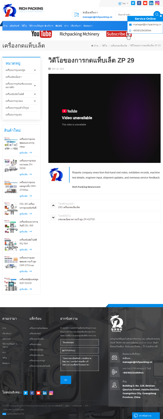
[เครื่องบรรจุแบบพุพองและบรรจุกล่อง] (11, 144)
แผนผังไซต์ (77, 406)
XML (87, 406)
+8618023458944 (133, 372)
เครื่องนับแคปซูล (36, 350)
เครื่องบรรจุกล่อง (14, 100)
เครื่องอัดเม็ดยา (13, 76)
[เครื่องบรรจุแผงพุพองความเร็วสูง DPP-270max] (11, 263)
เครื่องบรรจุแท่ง (14, 114)
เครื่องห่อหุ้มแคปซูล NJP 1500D (29, 281)
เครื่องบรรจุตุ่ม (35, 344)
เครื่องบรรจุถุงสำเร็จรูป (17, 107)
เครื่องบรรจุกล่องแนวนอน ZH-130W (28, 164)
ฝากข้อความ (145, 415)
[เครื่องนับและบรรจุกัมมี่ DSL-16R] (11, 227)
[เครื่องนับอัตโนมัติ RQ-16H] (11, 245)
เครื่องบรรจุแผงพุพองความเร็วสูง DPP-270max (28, 261)
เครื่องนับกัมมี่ (35, 333)
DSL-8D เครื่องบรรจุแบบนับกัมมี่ (28, 206)
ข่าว (66, 25)
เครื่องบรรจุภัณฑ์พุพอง (38, 328)
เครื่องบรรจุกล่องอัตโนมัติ (39, 366)
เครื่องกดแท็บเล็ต (119, 45)
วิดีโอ (24, 25)
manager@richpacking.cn (97, 17)
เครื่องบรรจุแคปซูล (15, 70)
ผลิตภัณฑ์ (14, 25)
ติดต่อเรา (88, 25)
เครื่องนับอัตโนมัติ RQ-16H (28, 241)
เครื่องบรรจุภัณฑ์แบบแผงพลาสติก (19, 85)
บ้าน (5, 25)
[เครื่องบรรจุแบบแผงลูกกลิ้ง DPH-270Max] (11, 187)
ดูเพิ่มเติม (24, 152)
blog (59, 25)
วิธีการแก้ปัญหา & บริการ (41, 25)
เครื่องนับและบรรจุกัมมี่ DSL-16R (29, 223)
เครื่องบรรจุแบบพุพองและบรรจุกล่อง (27, 143)
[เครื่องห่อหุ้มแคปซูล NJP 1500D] (11, 284)
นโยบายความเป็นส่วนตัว (13, 409)
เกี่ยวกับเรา (76, 25)
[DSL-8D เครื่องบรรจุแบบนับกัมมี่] (11, 209)
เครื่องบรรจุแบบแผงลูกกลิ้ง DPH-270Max (28, 186)
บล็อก (67, 406)
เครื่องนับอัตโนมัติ (15, 94)
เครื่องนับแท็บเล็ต (36, 355)
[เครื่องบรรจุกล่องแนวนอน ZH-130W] (11, 166)
